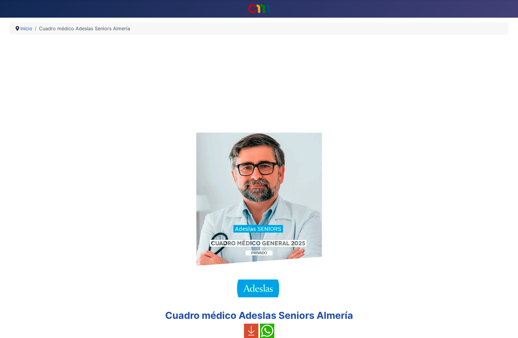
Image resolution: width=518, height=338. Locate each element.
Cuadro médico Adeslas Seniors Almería (259, 315)
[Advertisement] (259, 86)
